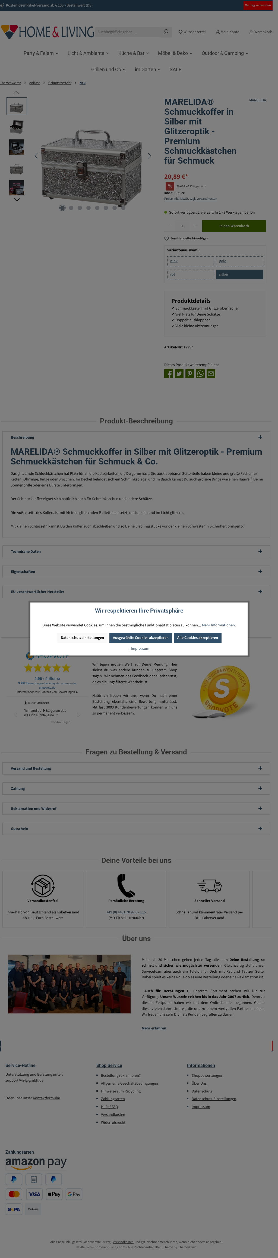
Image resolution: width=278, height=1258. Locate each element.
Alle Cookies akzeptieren (197, 638)
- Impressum (139, 648)
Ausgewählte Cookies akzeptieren (141, 638)
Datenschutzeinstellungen (82, 638)
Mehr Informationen (218, 625)
